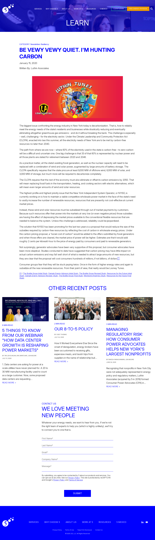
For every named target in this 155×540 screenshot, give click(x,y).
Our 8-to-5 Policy (73, 328)
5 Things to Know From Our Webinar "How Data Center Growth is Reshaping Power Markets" (25, 340)
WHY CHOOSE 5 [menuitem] (52, 9)
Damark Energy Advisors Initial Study (63, 273)
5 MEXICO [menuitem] (103, 9)
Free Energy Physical (138, 9)
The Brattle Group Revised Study (92, 273)
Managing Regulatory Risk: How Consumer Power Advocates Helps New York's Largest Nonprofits (128, 341)
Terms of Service (76, 480)
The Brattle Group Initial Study (35, 273)
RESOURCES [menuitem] (91, 9)
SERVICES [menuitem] (38, 9)
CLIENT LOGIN (118, 9)
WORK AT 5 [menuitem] (78, 9)
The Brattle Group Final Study (71, 276)
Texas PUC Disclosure (84, 530)
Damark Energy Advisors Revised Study (41, 276)
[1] (20, 273)
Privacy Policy (74, 478)
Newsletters (35, 44)
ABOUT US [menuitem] (66, 9)
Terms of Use (69, 530)
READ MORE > (9, 382)
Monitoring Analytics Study (95, 276)
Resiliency (45, 44)
